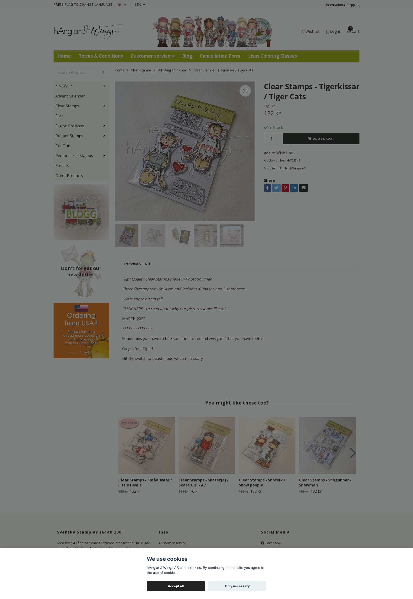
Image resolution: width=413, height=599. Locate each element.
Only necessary (237, 586)
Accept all (176, 586)
